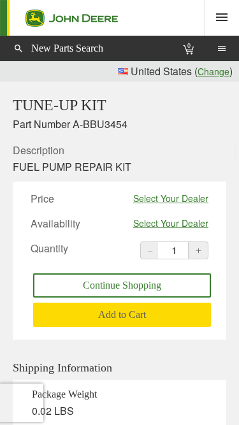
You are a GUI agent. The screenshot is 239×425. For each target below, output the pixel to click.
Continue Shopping (122, 285)
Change (213, 71)
